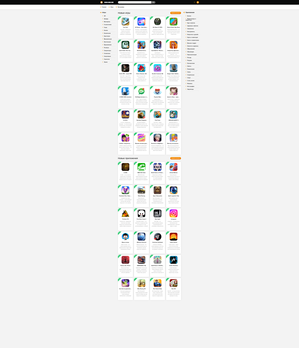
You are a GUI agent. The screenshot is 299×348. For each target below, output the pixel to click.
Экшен (105, 62)
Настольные (107, 41)
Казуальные (107, 33)
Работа (189, 66)
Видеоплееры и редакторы (191, 19)
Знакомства (190, 28)
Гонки (105, 27)
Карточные (107, 36)
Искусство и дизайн (192, 34)
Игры (112, 7)
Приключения (107, 44)
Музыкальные (108, 39)
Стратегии (107, 59)
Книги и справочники (193, 40)
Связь (189, 72)
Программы (121, 7)
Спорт (189, 77)
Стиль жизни (190, 80)
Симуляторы (107, 50)
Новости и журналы (192, 46)
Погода (189, 57)
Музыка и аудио (191, 43)
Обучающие (190, 51)
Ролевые (106, 47)
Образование (191, 48)
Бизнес (189, 16)
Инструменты (191, 31)
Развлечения (190, 69)
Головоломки (107, 24)
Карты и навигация (192, 37)
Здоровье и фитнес (192, 25)
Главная (104, 7)
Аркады (106, 18)
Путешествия (191, 63)
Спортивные (107, 56)
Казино (106, 30)
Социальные (190, 74)
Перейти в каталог (175, 12)
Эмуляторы (190, 89)
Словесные (107, 53)
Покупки (189, 60)
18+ (105, 16)
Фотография (190, 86)
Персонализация (192, 54)
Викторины (107, 21)
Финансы (189, 83)
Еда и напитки (191, 23)
